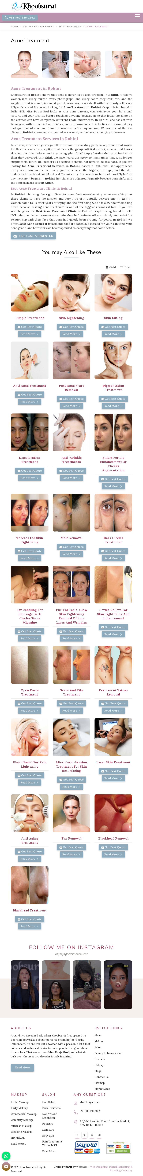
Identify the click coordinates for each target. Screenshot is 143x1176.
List (127, 267)
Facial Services (51, 1108)
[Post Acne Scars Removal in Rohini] (71, 360)
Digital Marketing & (120, 1166)
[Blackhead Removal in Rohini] (113, 813)
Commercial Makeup (24, 1114)
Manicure (48, 1129)
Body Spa (48, 1135)
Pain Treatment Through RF (52, 1143)
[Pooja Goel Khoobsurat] (25, 984)
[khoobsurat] (40, 7)
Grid (112, 267)
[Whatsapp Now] (6, 1156)
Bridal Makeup (20, 1102)
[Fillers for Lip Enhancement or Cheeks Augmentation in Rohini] (113, 432)
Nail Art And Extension (49, 1115)
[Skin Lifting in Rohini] (113, 293)
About (98, 1035)
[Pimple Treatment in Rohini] (29, 293)
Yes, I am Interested (35, 236)
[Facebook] (77, 1135)
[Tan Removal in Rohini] (71, 813)
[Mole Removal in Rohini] (71, 513)
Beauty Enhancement (38, 26)
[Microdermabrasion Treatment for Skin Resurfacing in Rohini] (71, 737)
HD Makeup (18, 1137)
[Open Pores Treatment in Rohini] (29, 665)
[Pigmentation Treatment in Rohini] (113, 360)
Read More (28, 334)
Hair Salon (48, 1102)
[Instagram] (99, 1135)
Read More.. (18, 1143)
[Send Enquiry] (6, 1166)
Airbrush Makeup (21, 1125)
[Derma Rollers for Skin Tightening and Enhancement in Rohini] (113, 584)
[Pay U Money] (118, 1148)
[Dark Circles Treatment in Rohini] (113, 513)
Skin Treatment (70, 26)
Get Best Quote (31, 326)
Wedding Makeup (21, 1131)
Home (15, 26)
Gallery (99, 1065)
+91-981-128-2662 (21, 18)
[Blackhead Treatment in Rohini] (29, 885)
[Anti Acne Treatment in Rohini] (29, 360)
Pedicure (47, 1123)
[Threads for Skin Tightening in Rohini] (29, 513)
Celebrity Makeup (22, 1120)
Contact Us (101, 1077)
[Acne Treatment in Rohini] (24, 64)
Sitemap (100, 1083)
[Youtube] (92, 1135)
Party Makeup (19, 1108)
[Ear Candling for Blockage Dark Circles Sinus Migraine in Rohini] (29, 584)
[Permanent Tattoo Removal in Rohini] (113, 665)
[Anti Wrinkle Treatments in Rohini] (71, 432)
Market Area (102, 1088)
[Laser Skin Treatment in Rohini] (113, 737)
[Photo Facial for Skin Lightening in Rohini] (29, 737)
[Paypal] (87, 1148)
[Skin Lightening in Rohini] (71, 293)
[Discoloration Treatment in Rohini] (29, 432)
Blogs (98, 1071)
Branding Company (121, 1170)
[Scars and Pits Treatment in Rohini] (71, 665)
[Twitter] (84, 1135)
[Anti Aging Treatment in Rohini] (29, 813)
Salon (98, 1047)
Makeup (99, 1041)
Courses (100, 1059)
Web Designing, (99, 1166)
